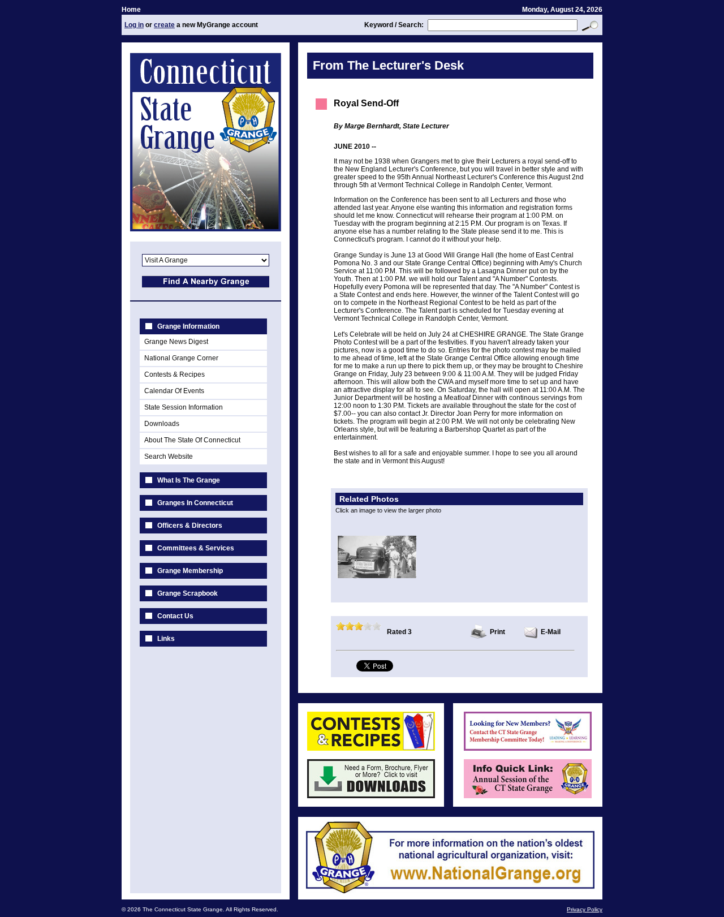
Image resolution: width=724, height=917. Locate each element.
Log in (134, 25)
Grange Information (188, 326)
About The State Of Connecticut (192, 440)
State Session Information (183, 407)
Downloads (161, 424)
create (164, 25)
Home (131, 10)
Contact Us (175, 616)
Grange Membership (190, 571)
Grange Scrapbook (187, 593)
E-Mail (551, 631)
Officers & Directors (189, 525)
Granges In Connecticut (195, 503)
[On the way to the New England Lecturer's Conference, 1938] (376, 576)
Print (497, 631)
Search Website (168, 456)
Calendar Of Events (174, 391)
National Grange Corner (181, 358)
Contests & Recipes (174, 374)
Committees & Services (195, 548)
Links (166, 639)
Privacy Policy (584, 909)
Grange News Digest (176, 342)
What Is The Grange (188, 480)
